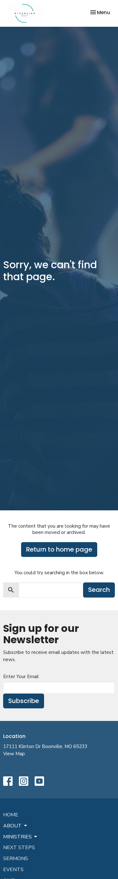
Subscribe (23, 700)
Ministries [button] (17, 836)
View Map (14, 754)
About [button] (12, 825)
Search (99, 589)
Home (10, 814)
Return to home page (59, 549)
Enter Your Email (21, 676)
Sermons (15, 858)
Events (13, 869)
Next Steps (19, 847)
